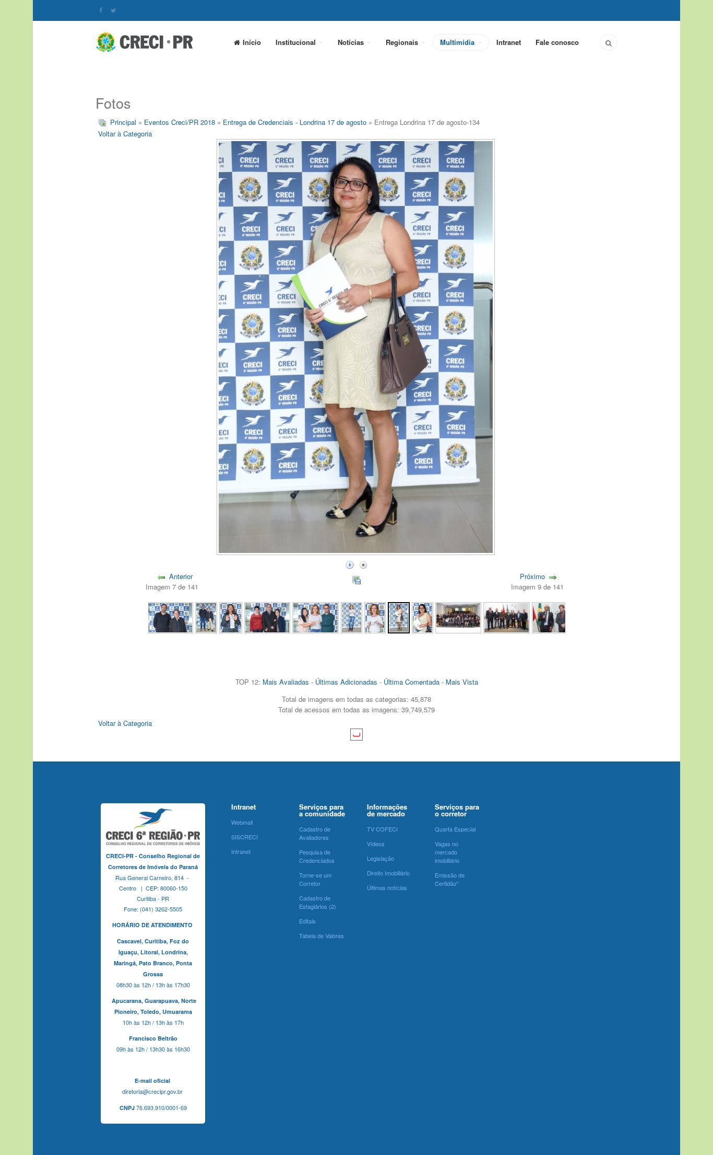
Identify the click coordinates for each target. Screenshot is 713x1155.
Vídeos (376, 843)
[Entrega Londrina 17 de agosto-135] (375, 616)
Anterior (181, 576)
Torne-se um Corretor (315, 879)
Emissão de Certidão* (450, 879)
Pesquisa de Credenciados (317, 856)
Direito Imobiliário (388, 873)
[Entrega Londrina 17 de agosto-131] (506, 616)
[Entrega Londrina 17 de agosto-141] (170, 616)
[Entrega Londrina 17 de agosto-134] (399, 616)
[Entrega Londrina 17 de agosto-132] (458, 616)
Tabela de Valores (321, 935)
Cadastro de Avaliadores (314, 833)
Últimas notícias (387, 887)
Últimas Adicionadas (346, 682)
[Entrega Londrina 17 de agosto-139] (231, 616)
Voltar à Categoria (125, 133)
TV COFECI (382, 829)
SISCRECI (244, 837)
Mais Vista (462, 682)
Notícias (352, 42)
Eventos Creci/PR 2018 (179, 122)
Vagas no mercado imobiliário (447, 851)
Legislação (380, 858)
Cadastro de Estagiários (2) (317, 902)
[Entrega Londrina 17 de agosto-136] (351, 616)
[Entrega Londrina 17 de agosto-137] (315, 616)
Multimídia (458, 42)
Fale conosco (557, 42)
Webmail (242, 822)
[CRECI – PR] (145, 41)
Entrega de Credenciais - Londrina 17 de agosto (294, 122)
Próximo (532, 576)
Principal (123, 122)
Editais (307, 921)
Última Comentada (411, 682)
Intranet (508, 42)
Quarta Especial (455, 829)
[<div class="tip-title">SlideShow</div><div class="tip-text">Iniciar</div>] (349, 564)
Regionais (403, 42)
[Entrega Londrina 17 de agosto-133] (422, 616)
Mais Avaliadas (286, 682)
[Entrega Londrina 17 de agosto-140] (206, 616)
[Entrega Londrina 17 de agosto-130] (555, 616)
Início (252, 42)
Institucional (297, 42)
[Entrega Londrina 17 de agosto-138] (267, 616)
